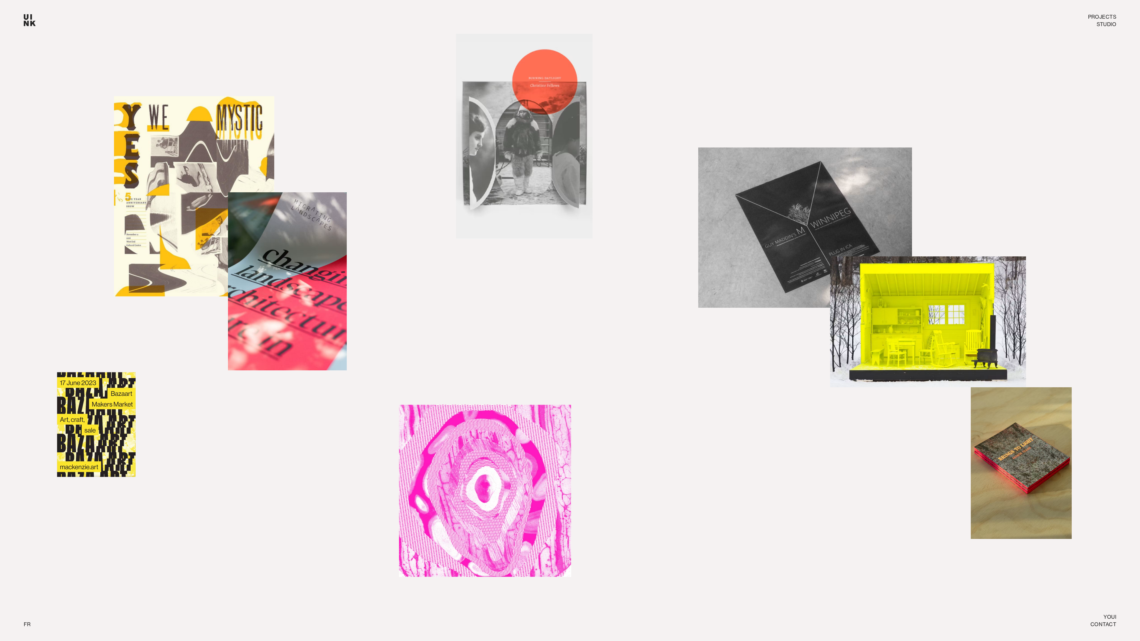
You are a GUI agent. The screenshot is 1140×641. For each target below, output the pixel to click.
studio (1106, 24)
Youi (1109, 617)
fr (27, 624)
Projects (1102, 17)
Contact (1103, 624)
